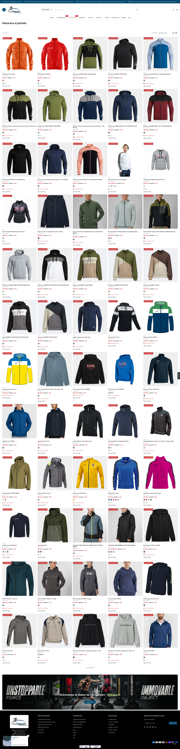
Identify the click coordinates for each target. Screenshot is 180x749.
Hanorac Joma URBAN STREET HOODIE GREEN (84, 74)
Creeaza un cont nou (113, 727)
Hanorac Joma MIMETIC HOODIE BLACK (47, 337)
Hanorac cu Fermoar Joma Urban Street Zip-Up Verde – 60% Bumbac (19, 126)
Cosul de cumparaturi (113, 722)
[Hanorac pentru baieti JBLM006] (125, 369)
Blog (74, 729)
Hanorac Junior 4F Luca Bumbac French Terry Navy (50, 231)
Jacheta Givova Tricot (113, 493)
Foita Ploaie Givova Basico (44, 74)
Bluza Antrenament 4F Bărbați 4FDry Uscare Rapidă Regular (122, 231)
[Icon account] (173, 10)
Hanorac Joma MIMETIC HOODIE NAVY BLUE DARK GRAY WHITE (53, 285)
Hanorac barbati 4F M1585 (114, 598)
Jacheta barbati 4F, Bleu (43, 441)
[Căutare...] (137, 10)
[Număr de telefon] (155, 727)
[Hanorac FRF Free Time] (55, 631)
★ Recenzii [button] (178, 375)
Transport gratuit (112, 719)
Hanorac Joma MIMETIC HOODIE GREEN (83, 285)
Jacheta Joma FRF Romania (79, 493)
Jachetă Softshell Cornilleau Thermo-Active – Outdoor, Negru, (158, 441)
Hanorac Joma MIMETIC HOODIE (151, 285)
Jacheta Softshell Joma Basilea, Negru (82, 441)
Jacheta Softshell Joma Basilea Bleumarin (118, 441)
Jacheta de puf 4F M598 (8, 441)
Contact (75, 732)
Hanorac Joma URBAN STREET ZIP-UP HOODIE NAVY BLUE (122, 126)
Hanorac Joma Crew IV (113, 337)
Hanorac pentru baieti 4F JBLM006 (81, 389)
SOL (74, 737)
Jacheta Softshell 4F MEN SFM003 (10, 493)
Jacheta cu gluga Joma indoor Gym (81, 337)
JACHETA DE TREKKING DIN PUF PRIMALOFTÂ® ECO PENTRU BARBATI (88, 546)
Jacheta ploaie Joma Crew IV (9, 389)
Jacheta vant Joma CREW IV (150, 337)
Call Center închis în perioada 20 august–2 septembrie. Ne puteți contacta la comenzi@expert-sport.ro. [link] (59, 1)
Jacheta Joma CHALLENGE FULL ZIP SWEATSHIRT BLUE (157, 74)
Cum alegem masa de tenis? (44, 719)
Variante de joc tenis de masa (44, 724)
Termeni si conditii (113, 729)
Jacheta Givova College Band (9, 545)
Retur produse (112, 732)
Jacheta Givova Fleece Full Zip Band (152, 493)
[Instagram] (147, 727)
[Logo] (14, 9)
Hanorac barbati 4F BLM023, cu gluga (47, 598)
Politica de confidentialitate (79, 722)
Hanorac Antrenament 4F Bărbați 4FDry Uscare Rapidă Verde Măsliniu (88, 232)
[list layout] (173, 33)
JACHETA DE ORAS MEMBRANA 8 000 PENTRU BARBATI (121, 545)
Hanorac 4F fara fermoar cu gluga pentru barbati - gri (121, 650)
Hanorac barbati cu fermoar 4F (9, 598)
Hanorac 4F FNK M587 (148, 650)
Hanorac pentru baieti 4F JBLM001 (151, 545)
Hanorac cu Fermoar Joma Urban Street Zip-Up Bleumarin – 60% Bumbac (89, 126)
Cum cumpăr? (41, 729)
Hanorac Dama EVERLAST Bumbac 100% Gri (154, 179)
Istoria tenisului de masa (43, 727)
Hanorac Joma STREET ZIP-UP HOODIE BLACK (13, 179)
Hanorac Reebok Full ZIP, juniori (151, 598)
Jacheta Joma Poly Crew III (44, 493)
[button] (4, 9)
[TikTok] (150, 727)
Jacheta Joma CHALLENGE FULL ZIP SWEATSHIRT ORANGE (87, 179)
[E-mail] (153, 727)
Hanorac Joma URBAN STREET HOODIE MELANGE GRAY (16, 285)
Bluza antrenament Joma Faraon (151, 389)
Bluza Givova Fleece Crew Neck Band (117, 179)
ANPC (74, 735)
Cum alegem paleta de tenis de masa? (46, 722)
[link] (62, 17)
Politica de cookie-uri (78, 724)
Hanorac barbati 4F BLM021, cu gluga (82, 598)
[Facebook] (145, 727)
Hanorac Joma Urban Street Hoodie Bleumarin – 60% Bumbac (53, 179)
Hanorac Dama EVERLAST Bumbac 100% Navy (13, 231)
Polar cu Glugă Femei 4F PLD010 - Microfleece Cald (50, 389)
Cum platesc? (41, 732)
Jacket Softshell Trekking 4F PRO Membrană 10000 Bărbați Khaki (159, 231)
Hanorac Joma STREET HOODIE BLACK (117, 74)
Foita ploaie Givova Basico (8, 74)
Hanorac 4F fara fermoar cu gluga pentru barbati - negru (87, 650)
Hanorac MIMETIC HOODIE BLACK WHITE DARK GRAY (15, 337)
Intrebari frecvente (77, 727)
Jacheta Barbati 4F (42, 545)
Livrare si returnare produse (79, 719)
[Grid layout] (176, 33)
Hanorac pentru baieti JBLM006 (116, 389)
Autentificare (111, 724)
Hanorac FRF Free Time (43, 650)
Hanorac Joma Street (7, 650)
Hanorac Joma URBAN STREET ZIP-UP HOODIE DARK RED (157, 126)
